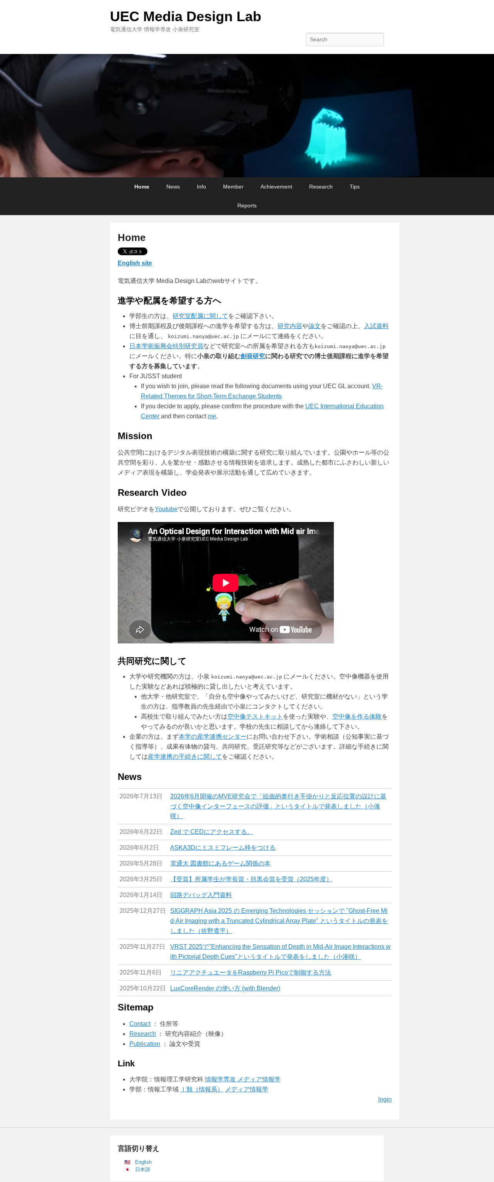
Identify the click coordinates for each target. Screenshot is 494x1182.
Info (201, 187)
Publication (144, 1044)
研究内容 (289, 326)
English (143, 1162)
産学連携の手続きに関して (185, 756)
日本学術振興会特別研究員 (166, 346)
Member (233, 187)
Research (321, 187)
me (212, 416)
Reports (247, 205)
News (173, 187)
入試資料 (376, 326)
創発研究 (252, 356)
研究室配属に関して (200, 316)
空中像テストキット (255, 716)
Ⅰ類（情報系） (201, 1089)
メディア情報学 (246, 1089)
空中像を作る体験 (357, 716)
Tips (355, 187)
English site (135, 263)
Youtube (166, 509)
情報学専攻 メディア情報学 (243, 1079)
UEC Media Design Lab (185, 16)
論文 (314, 326)
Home (141, 187)
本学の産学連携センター (213, 736)
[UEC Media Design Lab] (247, 115)
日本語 (142, 1169)
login (385, 1099)
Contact (140, 1023)
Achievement (276, 187)
